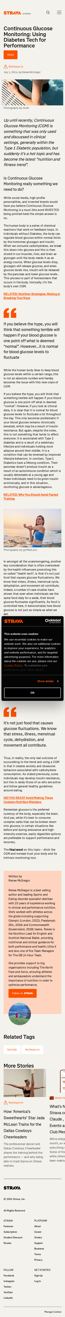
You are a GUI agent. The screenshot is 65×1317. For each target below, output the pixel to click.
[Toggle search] (48, 12)
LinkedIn (8, 1297)
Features (8, 1226)
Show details (45, 681)
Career (38, 1231)
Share (10, 54)
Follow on (17, 993)
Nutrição (12, 1049)
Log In (37, 1281)
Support (38, 1243)
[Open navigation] (59, 12)
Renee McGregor (31, 72)
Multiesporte (32, 1049)
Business (39, 1248)
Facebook (9, 1275)
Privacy (38, 1259)
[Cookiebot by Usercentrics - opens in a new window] (46, 621)
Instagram (9, 1281)
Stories (38, 1237)
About (37, 1226)
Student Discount (13, 1237)
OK (33, 692)
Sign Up (38, 1275)
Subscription (10, 1231)
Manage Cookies (52, 1312)
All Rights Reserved (14, 1210)
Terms (37, 1254)
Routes (7, 1243)
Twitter (7, 1286)
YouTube (8, 1292)
